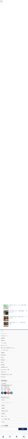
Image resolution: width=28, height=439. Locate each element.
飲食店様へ (3, 359)
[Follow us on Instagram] (11, 393)
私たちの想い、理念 (5, 369)
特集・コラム (4, 416)
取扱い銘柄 (3, 355)
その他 (2, 421)
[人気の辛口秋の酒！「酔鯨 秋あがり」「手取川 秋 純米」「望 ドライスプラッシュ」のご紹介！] (6, 318)
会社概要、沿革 (4, 367)
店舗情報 (3, 338)
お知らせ (3, 399)
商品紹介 (3, 405)
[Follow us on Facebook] (2, 393)
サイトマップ (3, 333)
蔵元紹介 (3, 408)
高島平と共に (3, 372)
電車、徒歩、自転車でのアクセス (8, 347)
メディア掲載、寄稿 (5, 419)
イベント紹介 (3, 343)
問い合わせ (3, 376)
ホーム (2, 330)
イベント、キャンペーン (6, 402)
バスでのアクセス (4, 350)
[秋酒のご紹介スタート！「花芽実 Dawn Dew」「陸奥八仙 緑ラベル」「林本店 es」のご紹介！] (6, 324)
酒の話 (2, 362)
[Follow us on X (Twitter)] (5, 393)
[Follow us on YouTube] (8, 393)
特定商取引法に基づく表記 (6, 374)
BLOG (2, 357)
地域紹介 (3, 413)
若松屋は (3, 364)
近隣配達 (3, 352)
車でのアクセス (4, 345)
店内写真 (3, 340)
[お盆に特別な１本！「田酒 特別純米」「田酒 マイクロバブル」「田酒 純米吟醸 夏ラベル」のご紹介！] (6, 312)
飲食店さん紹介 (4, 410)
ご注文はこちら (4, 335)
